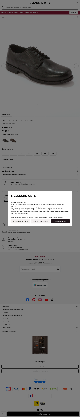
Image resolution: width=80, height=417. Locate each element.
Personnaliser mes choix (20, 221)
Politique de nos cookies (55, 217)
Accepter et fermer (60, 221)
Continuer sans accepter (40, 221)
